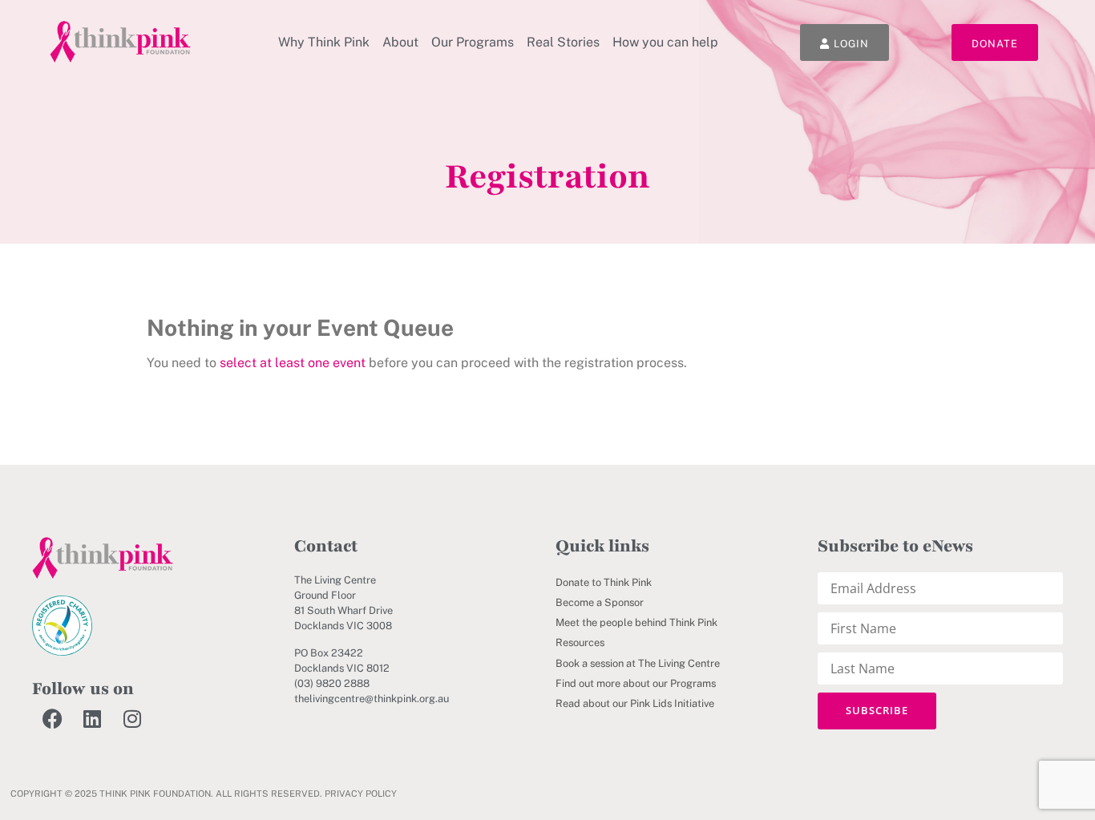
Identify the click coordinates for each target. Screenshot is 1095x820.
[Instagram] (132, 719)
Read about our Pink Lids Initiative (635, 703)
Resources (580, 642)
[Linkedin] (92, 719)
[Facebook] (52, 719)
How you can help (665, 42)
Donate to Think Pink (604, 582)
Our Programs (472, 42)
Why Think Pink (324, 42)
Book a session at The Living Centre (638, 663)
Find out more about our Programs (636, 683)
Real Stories (563, 42)
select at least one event (293, 362)
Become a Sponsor (600, 602)
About (400, 42)
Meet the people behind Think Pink (636, 622)
